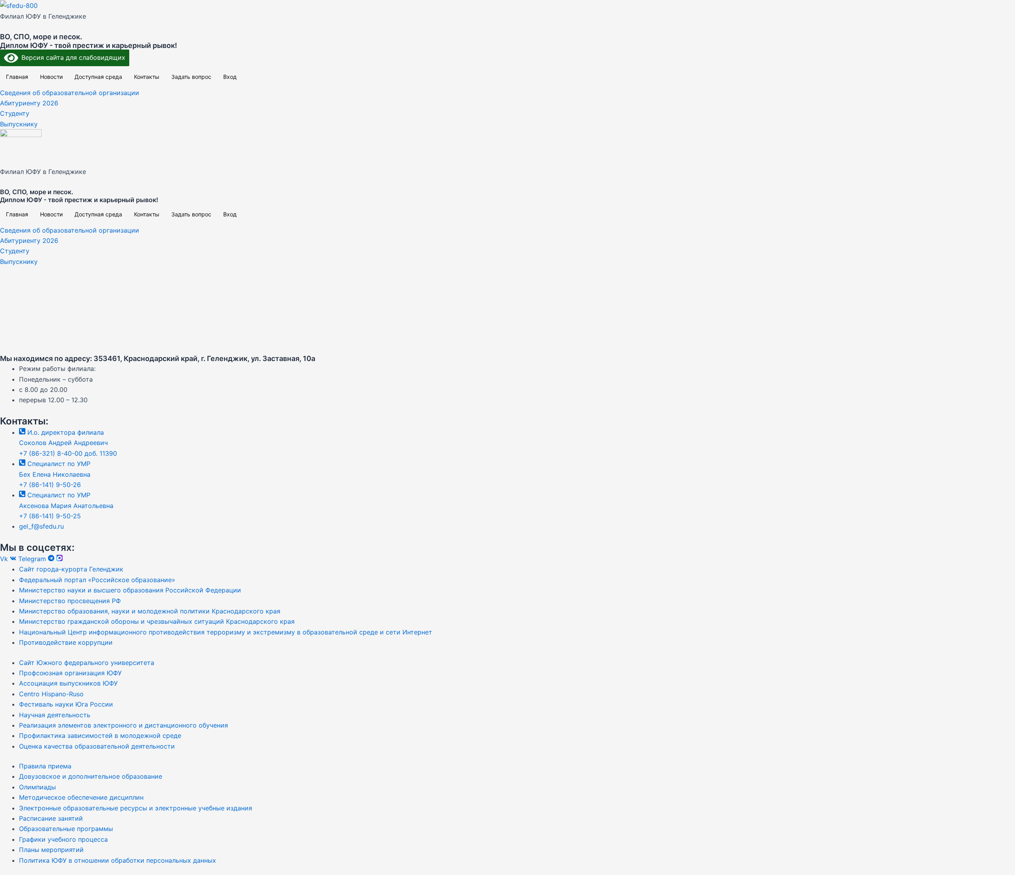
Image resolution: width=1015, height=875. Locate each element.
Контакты (146, 76)
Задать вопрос (191, 76)
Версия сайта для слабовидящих (71, 57)
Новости (51, 76)
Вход (230, 76)
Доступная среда (98, 76)
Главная (17, 76)
